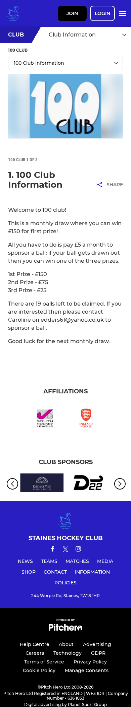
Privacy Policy (90, 662)
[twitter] (65, 550)
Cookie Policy (39, 670)
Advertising (97, 644)
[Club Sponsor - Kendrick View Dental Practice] (42, 483)
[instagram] (78, 550)
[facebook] (52, 550)
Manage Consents (86, 670)
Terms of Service (44, 662)
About (66, 644)
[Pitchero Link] (65, 629)
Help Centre (34, 644)
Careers (35, 653)
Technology (67, 653)
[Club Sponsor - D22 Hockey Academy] (89, 483)
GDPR (98, 653)
